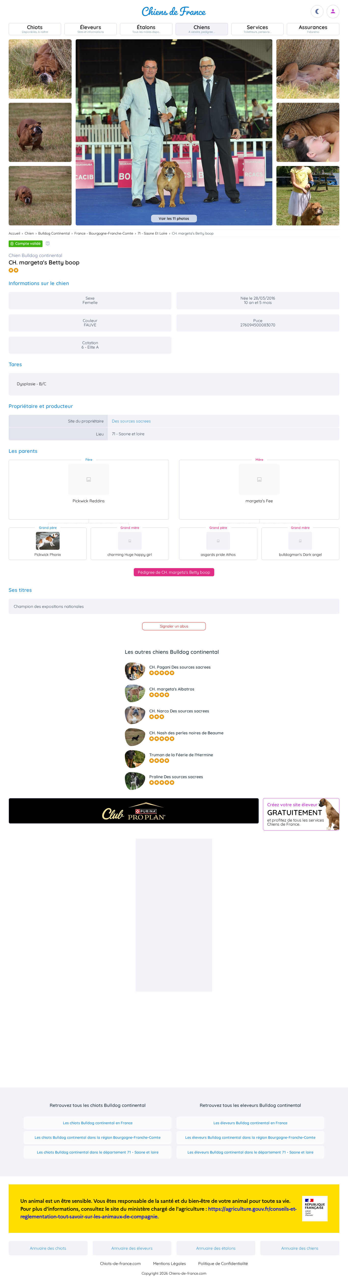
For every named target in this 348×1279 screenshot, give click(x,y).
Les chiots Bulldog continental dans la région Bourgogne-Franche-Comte (97, 1137)
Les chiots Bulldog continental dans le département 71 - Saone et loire (97, 1152)
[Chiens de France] (174, 11)
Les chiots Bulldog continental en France (97, 1123)
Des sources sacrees (131, 421)
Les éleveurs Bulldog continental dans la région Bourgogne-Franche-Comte (250, 1137)
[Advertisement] (174, 915)
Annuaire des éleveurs (132, 1248)
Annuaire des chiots (48, 1248)
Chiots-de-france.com (120, 1263)
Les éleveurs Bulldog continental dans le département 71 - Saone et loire (250, 1152)
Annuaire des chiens (299, 1248)
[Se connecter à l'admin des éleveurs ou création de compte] (333, 11)
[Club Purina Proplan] (134, 811)
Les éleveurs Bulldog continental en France (250, 1123)
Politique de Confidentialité (223, 1263)
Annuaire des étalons (216, 1248)
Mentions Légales (169, 1263)
